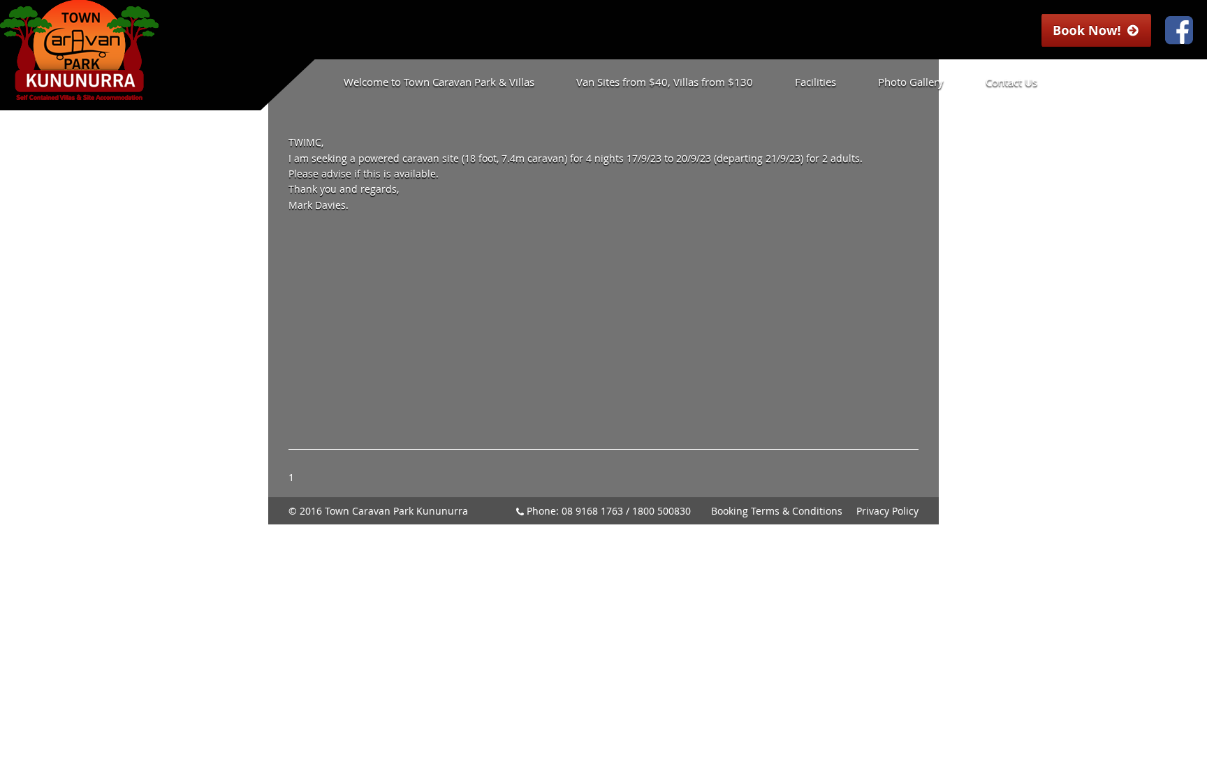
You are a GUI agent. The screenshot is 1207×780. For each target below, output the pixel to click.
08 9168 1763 (592, 510)
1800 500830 (661, 510)
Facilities (815, 82)
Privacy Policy (887, 510)
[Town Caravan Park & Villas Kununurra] (79, 93)
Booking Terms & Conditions (776, 510)
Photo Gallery (911, 82)
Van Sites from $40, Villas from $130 (664, 82)
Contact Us (1011, 82)
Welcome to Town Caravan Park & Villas (439, 82)
